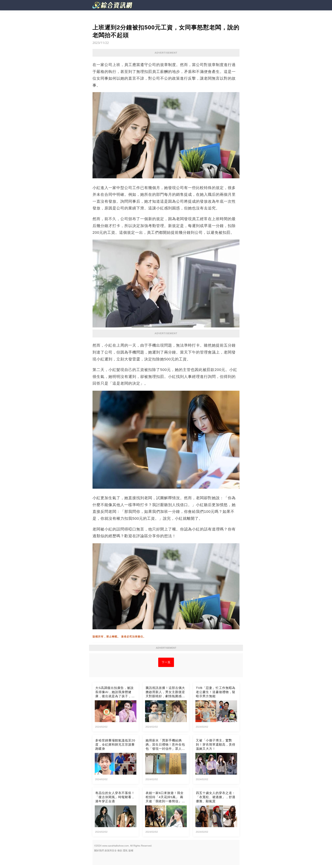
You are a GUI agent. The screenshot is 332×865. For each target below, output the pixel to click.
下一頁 (166, 662)
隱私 (125, 850)
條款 (119, 850)
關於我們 (99, 850)
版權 (130, 850)
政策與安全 (111, 850)
